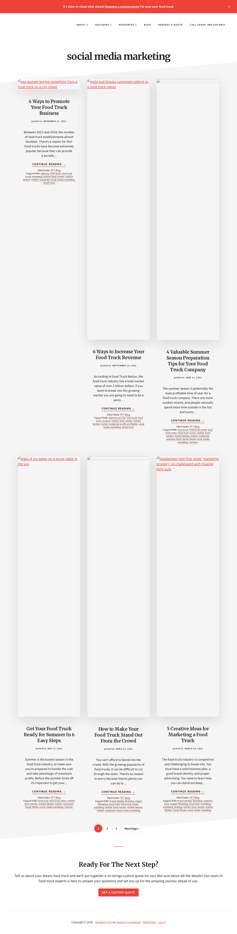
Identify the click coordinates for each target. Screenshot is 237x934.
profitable (132, 424)
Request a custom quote (122, 7)
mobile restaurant (40, 179)
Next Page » (131, 830)
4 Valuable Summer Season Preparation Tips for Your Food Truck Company (187, 360)
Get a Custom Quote (118, 892)
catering (45, 173)
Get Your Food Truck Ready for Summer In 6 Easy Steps (49, 734)
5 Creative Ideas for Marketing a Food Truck (188, 734)
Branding (129, 801)
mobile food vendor (54, 176)
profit (123, 424)
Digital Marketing (179, 803)
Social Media (189, 439)
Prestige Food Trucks (35, 27)
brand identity (117, 801)
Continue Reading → (49, 164)
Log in (162, 922)
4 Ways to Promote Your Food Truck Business (49, 107)
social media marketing (63, 179)
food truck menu (57, 800)
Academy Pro (103, 922)
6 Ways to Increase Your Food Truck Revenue (118, 354)
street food (49, 182)
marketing (37, 176)
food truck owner (187, 432)
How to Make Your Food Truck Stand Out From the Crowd (118, 735)
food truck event (197, 429)
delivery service (117, 417)
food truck (55, 173)
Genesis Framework (128, 922)
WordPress (149, 922)
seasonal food (173, 439)
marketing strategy (172, 807)
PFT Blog (56, 170)
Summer (193, 442)
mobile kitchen (182, 436)
